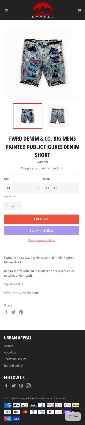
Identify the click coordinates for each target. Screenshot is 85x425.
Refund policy (13, 365)
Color (46, 179)
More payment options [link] (41, 240)
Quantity (9, 196)
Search (9, 346)
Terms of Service (15, 359)
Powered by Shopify (54, 398)
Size (6, 179)
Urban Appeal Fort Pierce (27, 398)
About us (10, 352)
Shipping (27, 168)
